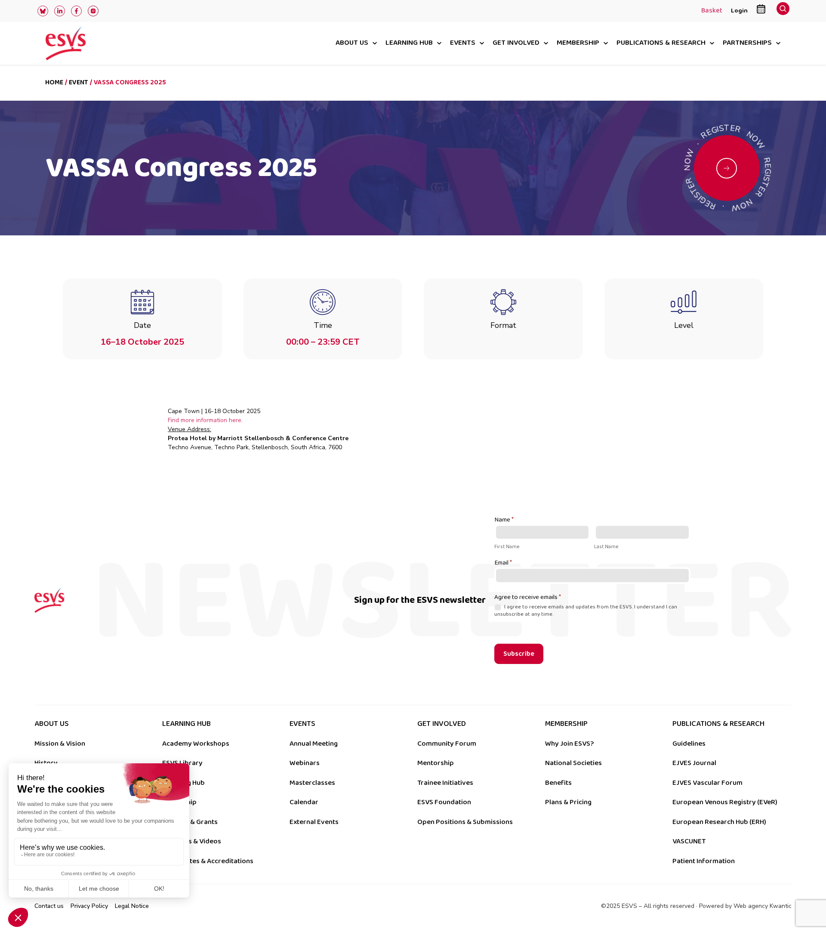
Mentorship (435, 762)
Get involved (516, 43)
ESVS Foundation (444, 802)
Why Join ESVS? (569, 743)
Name (504, 520)
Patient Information (703, 861)
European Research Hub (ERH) (719, 821)
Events (462, 43)
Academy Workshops (195, 743)
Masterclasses (312, 782)
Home (54, 82)
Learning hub (409, 43)
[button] (783, 11)
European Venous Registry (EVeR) (724, 802)
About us (352, 43)
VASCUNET (689, 841)
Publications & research (661, 43)
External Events (314, 821)
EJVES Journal (694, 762)
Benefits (558, 782)
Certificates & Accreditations (207, 861)
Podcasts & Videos (191, 841)
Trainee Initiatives (445, 782)
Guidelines (689, 743)
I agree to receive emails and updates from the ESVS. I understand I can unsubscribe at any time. (585, 610)
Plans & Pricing (568, 802)
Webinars (305, 762)
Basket (711, 11)
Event (78, 82)
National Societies (573, 762)
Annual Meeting (314, 743)
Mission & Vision (59, 743)
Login (739, 10)
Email (503, 563)
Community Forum (446, 743)
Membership (578, 43)
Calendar (304, 802)
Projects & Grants (190, 821)
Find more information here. (205, 420)
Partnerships (747, 43)
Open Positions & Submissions (465, 821)
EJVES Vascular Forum (707, 782)
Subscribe (518, 653)
